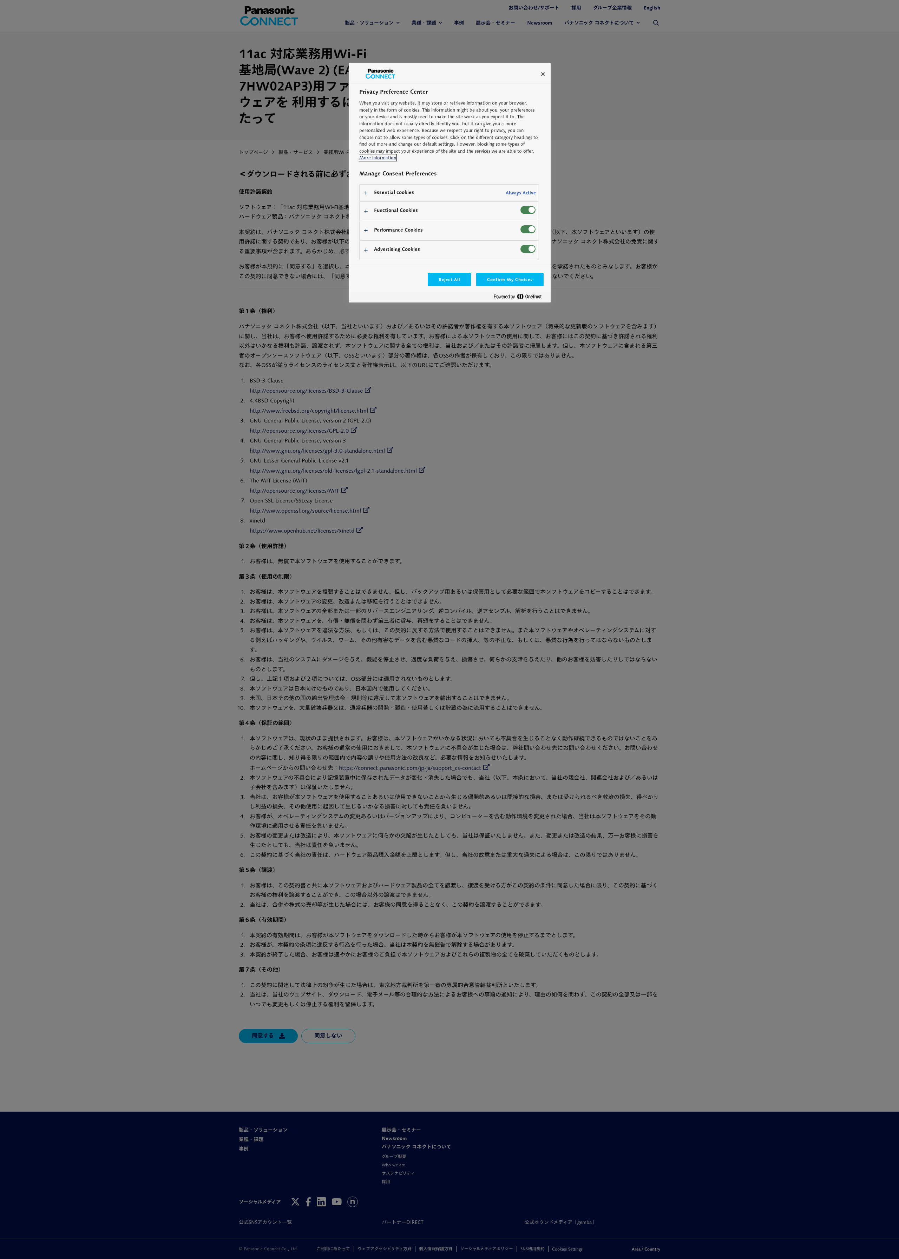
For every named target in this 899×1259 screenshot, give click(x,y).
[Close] (543, 74)
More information (377, 158)
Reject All (449, 279)
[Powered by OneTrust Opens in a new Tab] (520, 298)
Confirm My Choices (509, 279)
